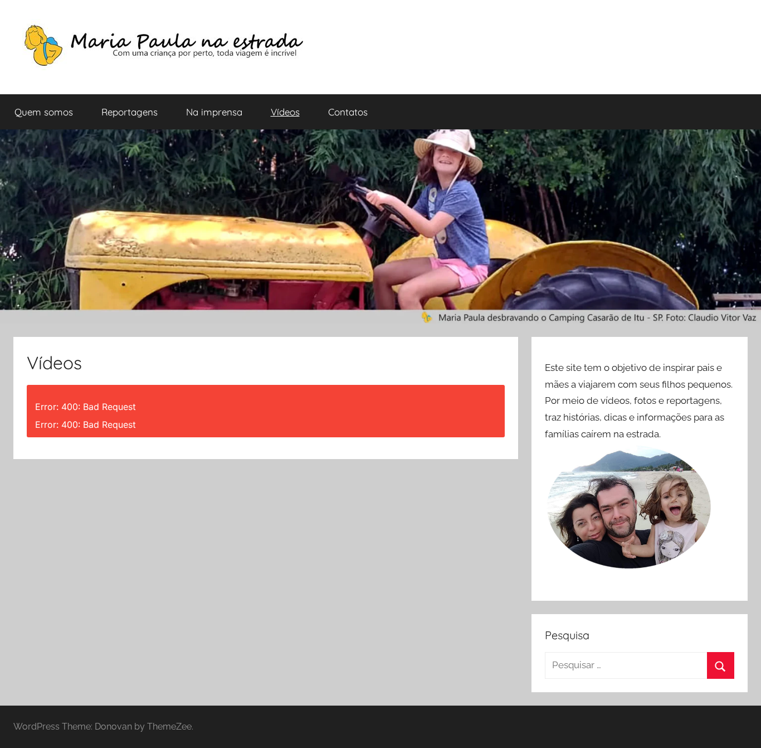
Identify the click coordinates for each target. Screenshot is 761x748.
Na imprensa (214, 112)
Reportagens (129, 112)
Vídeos (285, 112)
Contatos (348, 112)
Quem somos (43, 112)
